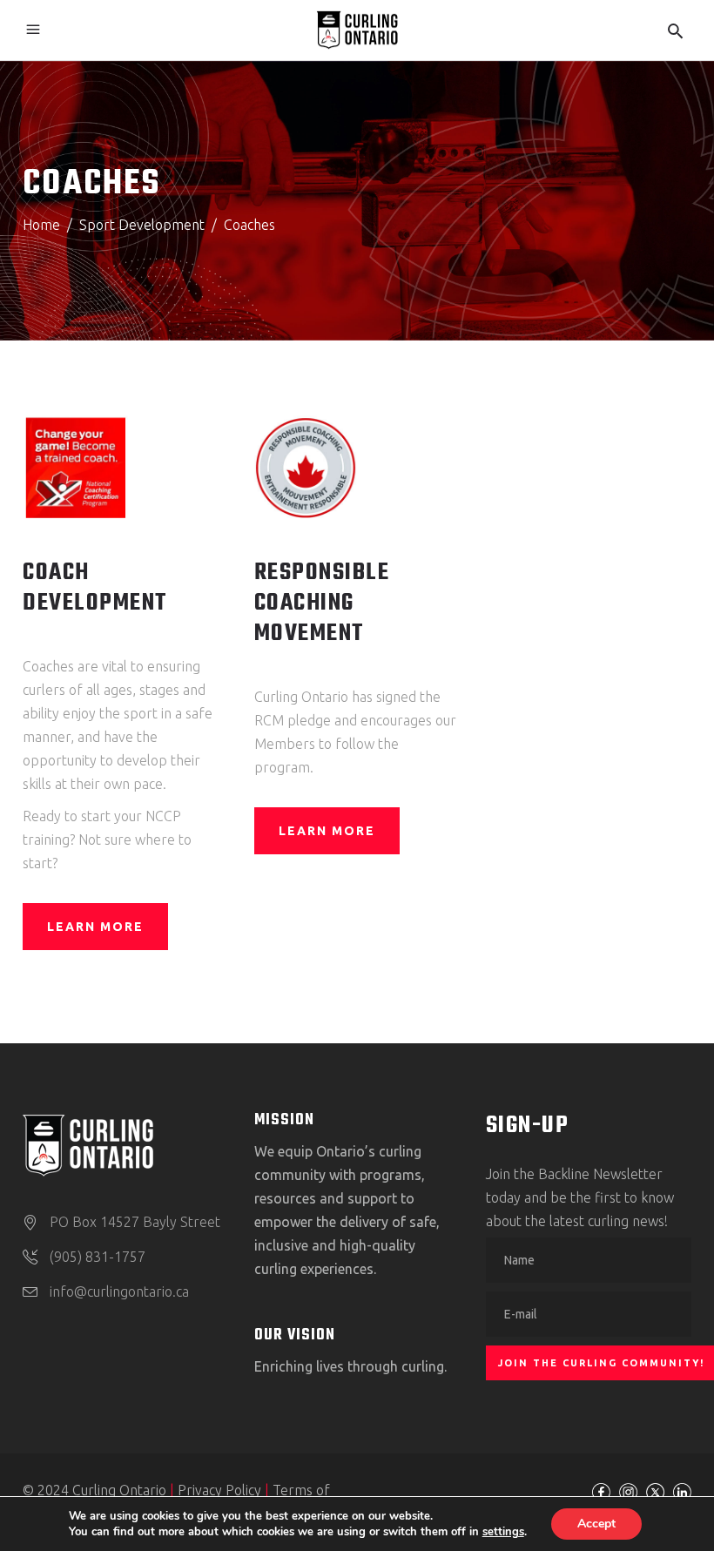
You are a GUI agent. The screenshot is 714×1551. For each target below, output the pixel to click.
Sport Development (142, 225)
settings (503, 1532)
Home (41, 225)
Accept (596, 1523)
